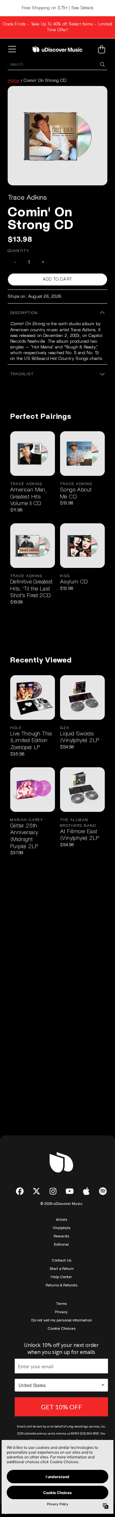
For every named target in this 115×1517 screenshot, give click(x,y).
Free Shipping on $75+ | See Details (57, 8)
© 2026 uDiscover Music (61, 1204)
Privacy (61, 1312)
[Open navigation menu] (13, 49)
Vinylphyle (61, 1228)
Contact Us (61, 1260)
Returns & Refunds (61, 1285)
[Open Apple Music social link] (86, 1191)
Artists (61, 1219)
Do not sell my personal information (61, 1320)
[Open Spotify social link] (103, 1191)
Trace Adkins (27, 197)
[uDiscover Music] (57, 49)
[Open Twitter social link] (36, 1191)
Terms (61, 1304)
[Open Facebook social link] (20, 1191)
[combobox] (57, 64)
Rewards (61, 1236)
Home (13, 80)
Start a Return (61, 1268)
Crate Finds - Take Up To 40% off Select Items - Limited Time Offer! (57, 27)
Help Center (61, 1277)
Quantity (18, 251)
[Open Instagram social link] (53, 1191)
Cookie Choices (61, 1328)
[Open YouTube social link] (70, 1191)
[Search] (102, 64)
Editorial (61, 1244)
